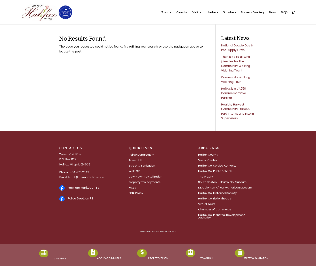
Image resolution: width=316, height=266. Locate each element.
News (272, 12)
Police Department (142, 154)
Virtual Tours (206, 204)
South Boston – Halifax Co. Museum (222, 182)
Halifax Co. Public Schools (215, 171)
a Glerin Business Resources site (158, 231)
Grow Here (229, 12)
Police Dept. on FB (80, 198)
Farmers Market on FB (83, 188)
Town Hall (135, 160)
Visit (195, 12)
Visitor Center (207, 160)
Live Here (212, 12)
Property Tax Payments (145, 182)
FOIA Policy (136, 193)
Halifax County (208, 154)
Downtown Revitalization (145, 176)
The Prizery (205, 176)
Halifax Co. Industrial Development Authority (221, 216)
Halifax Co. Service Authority (217, 165)
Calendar (182, 12)
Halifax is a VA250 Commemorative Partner (233, 93)
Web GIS (134, 171)
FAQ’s (284, 12)
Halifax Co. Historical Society (217, 193)
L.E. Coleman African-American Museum (225, 187)
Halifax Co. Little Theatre (215, 198)
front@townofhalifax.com (86, 177)
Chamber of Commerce (214, 209)
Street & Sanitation (142, 165)
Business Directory (252, 12)
